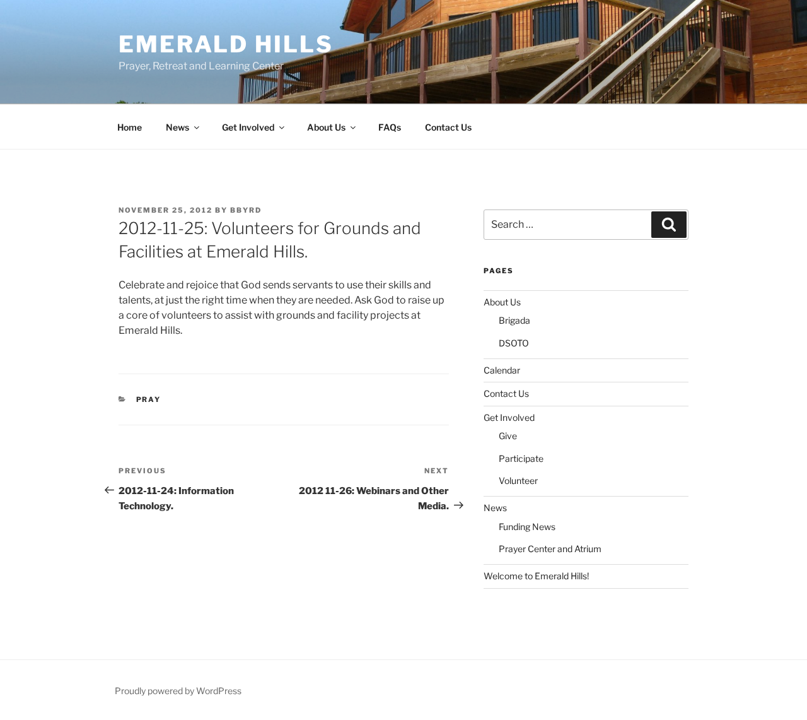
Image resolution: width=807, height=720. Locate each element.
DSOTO (514, 343)
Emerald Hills (226, 44)
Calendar (502, 370)
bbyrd (246, 210)
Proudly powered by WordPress (178, 690)
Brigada (514, 320)
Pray (148, 399)
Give (508, 435)
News (177, 127)
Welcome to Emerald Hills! (536, 575)
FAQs (389, 127)
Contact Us (448, 127)
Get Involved (248, 127)
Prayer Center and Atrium (550, 548)
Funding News (527, 526)
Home (129, 127)
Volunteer (518, 480)
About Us (326, 127)
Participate (521, 458)
